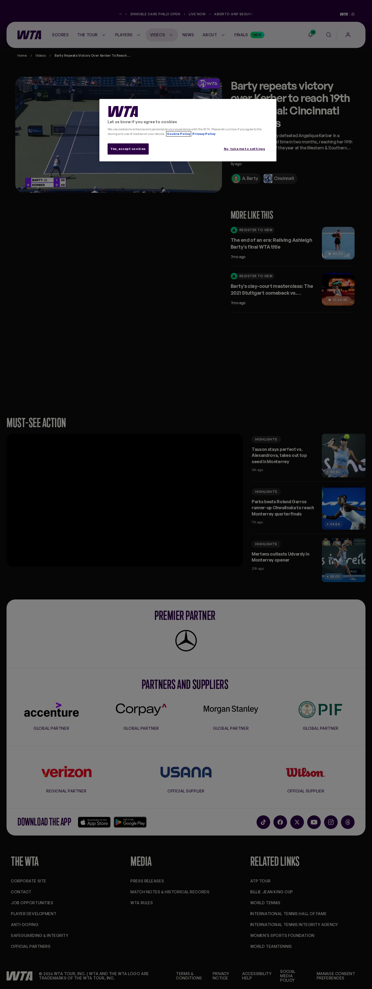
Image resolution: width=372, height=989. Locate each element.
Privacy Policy (203, 134)
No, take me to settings (244, 149)
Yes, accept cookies (128, 149)
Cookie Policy (178, 134)
